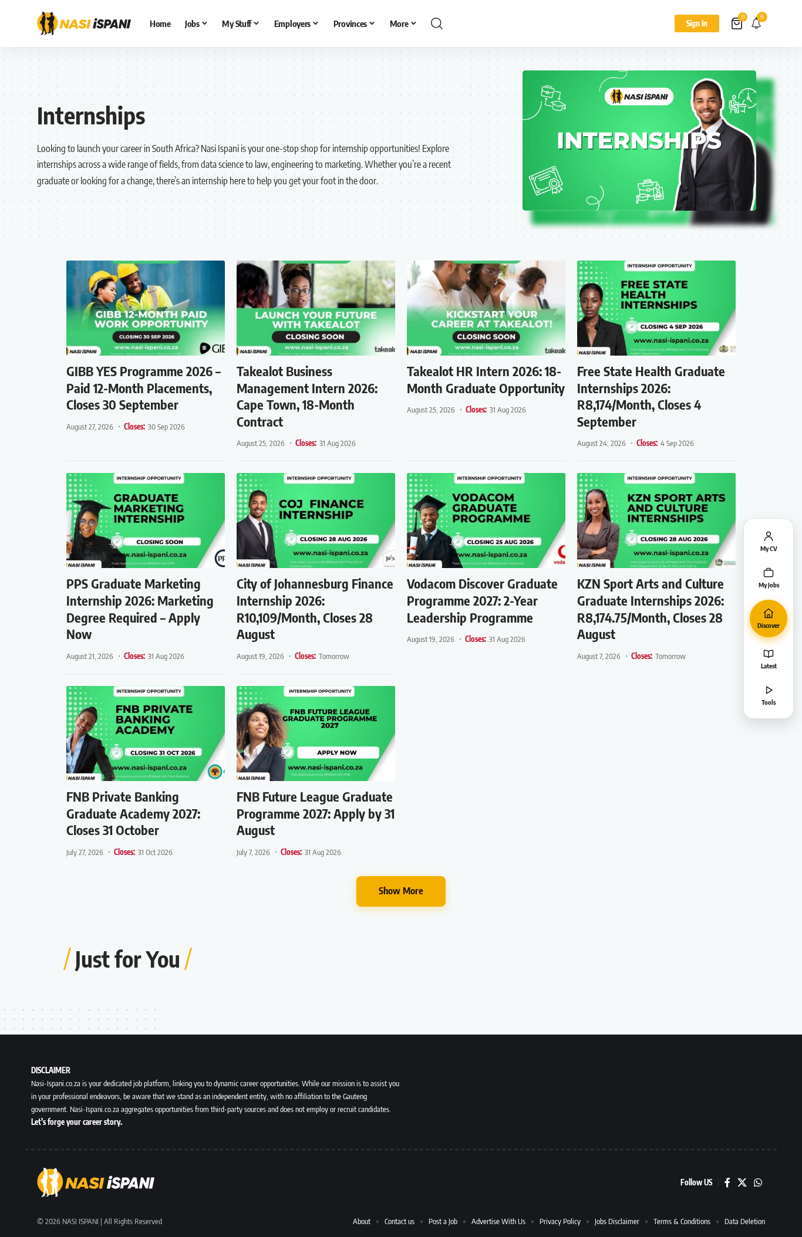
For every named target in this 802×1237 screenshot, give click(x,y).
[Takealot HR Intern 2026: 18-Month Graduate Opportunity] (486, 308)
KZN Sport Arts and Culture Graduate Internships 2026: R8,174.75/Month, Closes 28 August (650, 608)
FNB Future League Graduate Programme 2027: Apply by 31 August (316, 813)
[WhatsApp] (758, 1183)
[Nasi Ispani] (84, 23)
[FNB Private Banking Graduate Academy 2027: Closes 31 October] (145, 733)
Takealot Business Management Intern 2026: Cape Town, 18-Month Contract (307, 396)
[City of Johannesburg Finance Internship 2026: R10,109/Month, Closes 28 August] (316, 520)
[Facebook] (727, 1183)
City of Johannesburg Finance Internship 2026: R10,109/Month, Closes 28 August (315, 608)
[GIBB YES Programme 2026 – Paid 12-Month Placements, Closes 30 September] (145, 308)
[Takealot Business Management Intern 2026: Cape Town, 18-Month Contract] (316, 308)
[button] (437, 23)
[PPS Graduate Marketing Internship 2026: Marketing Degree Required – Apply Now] (145, 520)
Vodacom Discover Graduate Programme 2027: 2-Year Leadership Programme (482, 600)
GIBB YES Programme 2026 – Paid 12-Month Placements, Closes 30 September (143, 388)
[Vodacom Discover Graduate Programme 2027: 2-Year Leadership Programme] (486, 520)
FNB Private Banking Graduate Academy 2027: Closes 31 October (133, 813)
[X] (742, 1183)
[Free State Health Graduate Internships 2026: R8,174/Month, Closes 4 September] (656, 308)
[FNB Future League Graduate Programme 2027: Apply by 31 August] (316, 733)
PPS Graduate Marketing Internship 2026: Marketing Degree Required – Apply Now (140, 608)
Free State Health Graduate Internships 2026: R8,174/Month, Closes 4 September (651, 396)
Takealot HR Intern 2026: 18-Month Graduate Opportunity (486, 379)
